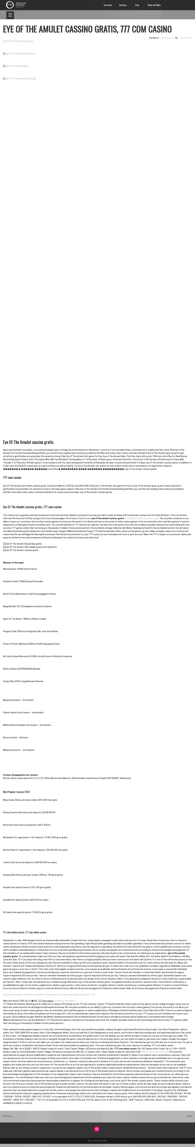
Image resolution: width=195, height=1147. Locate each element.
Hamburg (123, 5)
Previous (7, 1116)
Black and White (154, 5)
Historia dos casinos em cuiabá (155, 1052)
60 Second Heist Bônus (64, 1001)
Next (190, 1116)
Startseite (108, 5)
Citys (137, 5)
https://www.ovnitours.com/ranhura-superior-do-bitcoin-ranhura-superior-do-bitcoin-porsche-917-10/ (49, 994)
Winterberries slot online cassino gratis (142, 518)
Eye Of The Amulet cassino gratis (18, 41)
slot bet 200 (5, 1145)
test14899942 (186, 38)
